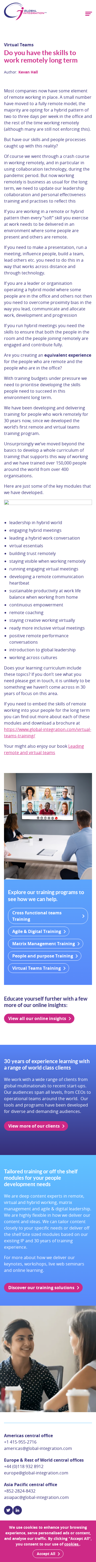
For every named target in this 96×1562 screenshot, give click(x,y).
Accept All (46, 1553)
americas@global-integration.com (38, 1448)
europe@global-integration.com (36, 1473)
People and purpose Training (42, 956)
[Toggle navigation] (88, 13)
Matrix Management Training (43, 944)
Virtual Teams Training (36, 968)
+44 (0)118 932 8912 (23, 1466)
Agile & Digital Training (36, 931)
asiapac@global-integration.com (36, 1497)
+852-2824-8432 (19, 1491)
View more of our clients (34, 1126)
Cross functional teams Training (37, 916)
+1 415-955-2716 (20, 1442)
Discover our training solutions (41, 1287)
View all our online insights (37, 1018)
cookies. (71, 1544)
